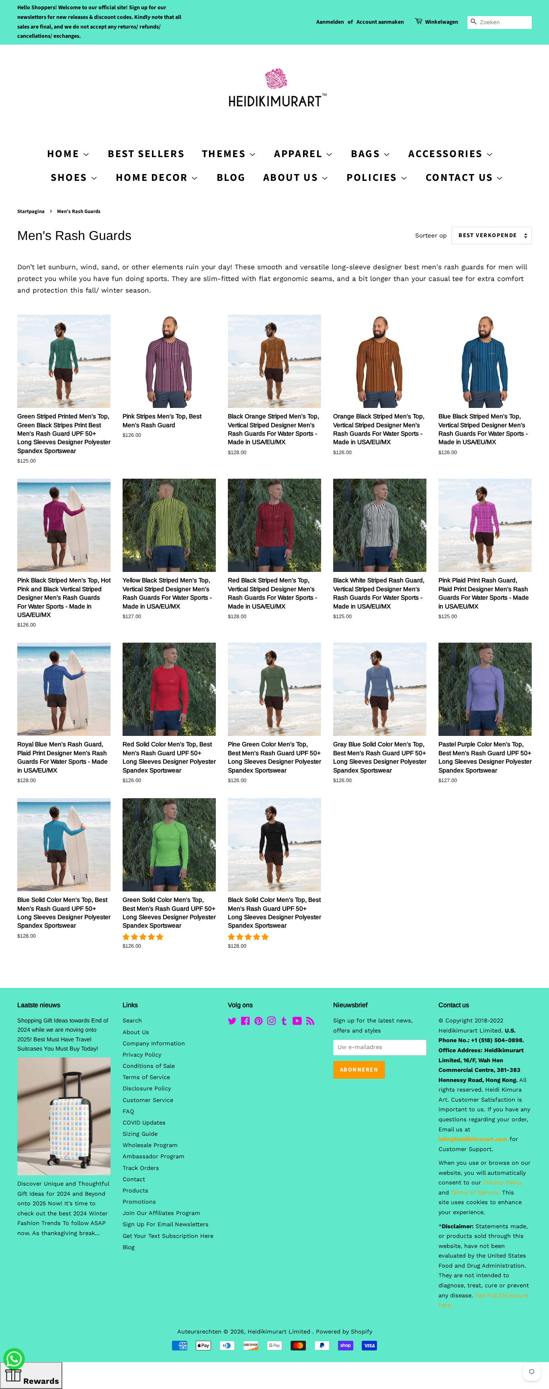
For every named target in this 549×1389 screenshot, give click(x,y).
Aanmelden (330, 22)
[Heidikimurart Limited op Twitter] (232, 1022)
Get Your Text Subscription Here (168, 1236)
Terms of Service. (475, 1192)
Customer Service (148, 1100)
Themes (225, 153)
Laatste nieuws (38, 1005)
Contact (134, 1179)
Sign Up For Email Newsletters (166, 1224)
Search (132, 1020)
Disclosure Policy (147, 1088)
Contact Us (461, 177)
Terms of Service (146, 1077)
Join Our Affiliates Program (161, 1213)
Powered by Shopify (344, 1331)
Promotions (139, 1201)
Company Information (154, 1043)
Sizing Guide (140, 1134)
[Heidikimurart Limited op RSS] (310, 1022)
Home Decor (153, 177)
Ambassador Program (153, 1156)
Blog (231, 177)
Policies (373, 177)
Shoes (70, 177)
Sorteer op (431, 235)
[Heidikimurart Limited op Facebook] (245, 1022)
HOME (64, 153)
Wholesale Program (150, 1145)
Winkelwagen (441, 22)
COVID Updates (144, 1122)
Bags (367, 153)
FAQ (128, 1111)
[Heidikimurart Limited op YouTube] (297, 1022)
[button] (144, 937)
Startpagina (31, 211)
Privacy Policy (142, 1054)
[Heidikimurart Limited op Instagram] (271, 1022)
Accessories (446, 153)
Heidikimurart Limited (280, 1331)
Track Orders (141, 1168)
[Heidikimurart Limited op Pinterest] (258, 1022)
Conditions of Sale (149, 1066)
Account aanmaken (380, 22)
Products (135, 1190)
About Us (292, 177)
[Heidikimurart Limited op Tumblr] (284, 1022)
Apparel (300, 153)
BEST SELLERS (146, 153)
